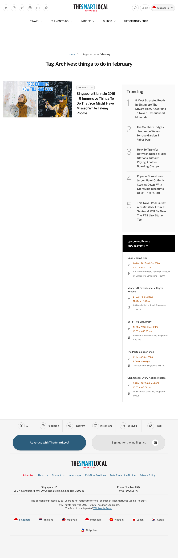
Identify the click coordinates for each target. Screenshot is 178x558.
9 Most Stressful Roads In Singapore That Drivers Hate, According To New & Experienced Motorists (150, 109)
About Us (43, 475)
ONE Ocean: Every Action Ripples (146, 377)
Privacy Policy (147, 475)
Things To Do (85, 87)
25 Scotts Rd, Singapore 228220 (149, 365)
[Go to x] (6, 8)
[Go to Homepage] (90, 8)
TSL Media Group (102, 508)
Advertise (28, 475)
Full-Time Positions (95, 475)
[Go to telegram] (22, 8)
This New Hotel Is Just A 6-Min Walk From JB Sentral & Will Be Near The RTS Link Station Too (151, 211)
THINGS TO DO (59, 21)
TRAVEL (34, 21)
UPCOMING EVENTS (136, 21)
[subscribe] (155, 442)
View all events (136, 245)
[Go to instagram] (30, 8)
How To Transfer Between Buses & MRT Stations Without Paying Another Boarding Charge (152, 158)
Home (71, 54)
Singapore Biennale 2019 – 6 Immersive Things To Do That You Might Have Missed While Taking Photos (95, 103)
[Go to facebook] (14, 8)
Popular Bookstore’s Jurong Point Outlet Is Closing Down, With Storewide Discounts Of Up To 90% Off (151, 185)
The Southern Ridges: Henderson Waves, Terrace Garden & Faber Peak (150, 133)
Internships (75, 475)
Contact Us (58, 475)
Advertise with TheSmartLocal (49, 442)
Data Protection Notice (123, 475)
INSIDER (86, 21)
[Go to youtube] (38, 8)
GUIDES (107, 21)
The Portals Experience (140, 351)
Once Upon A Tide (137, 258)
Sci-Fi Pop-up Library (139, 321)
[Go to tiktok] (46, 8)
